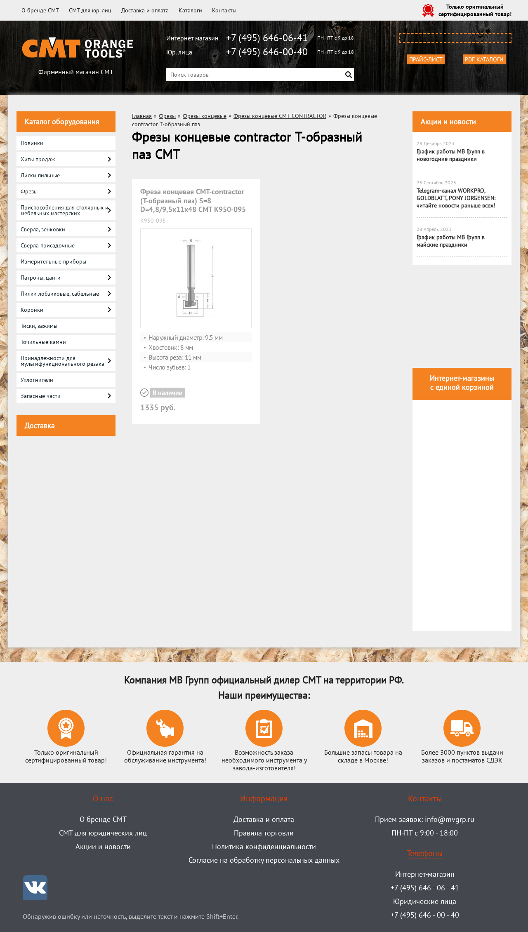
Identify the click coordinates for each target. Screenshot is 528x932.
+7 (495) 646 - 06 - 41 (425, 887)
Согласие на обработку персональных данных (264, 860)
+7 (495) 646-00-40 (267, 51)
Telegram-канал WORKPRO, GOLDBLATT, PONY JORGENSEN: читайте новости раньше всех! (456, 198)
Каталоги (190, 10)
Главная (142, 116)
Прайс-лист (426, 59)
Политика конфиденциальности (264, 846)
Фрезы (167, 116)
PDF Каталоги (484, 59)
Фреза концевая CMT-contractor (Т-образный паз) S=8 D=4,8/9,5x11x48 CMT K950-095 (193, 200)
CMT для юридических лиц (103, 833)
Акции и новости (448, 121)
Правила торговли (264, 833)
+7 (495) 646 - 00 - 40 (425, 915)
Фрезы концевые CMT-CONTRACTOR (279, 116)
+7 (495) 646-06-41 (267, 37)
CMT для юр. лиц (90, 10)
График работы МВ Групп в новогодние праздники (451, 155)
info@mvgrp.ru (449, 819)
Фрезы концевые (204, 116)
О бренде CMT (40, 10)
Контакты (224, 10)
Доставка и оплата (145, 10)
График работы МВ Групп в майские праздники (451, 240)
